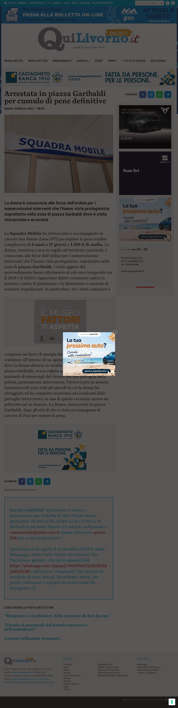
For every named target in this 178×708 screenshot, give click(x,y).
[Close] (115, 332)
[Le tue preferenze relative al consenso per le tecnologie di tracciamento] (172, 702)
